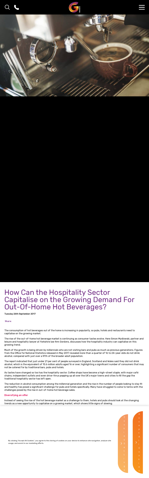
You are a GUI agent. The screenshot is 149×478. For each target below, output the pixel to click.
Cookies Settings (124, 443)
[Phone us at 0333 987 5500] (16, 7)
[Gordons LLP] (74, 7)
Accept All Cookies (139, 442)
